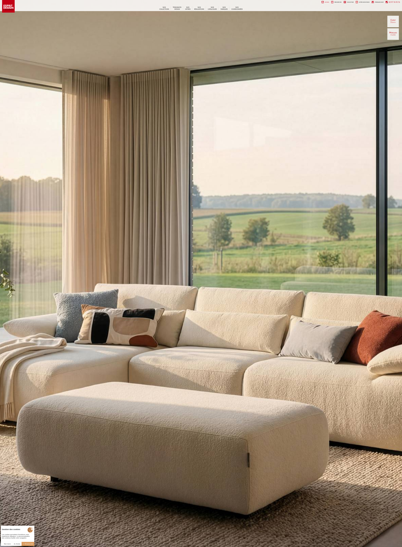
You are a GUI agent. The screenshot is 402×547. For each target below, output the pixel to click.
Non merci (7, 544)
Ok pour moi (28, 544)
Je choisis (17, 544)
